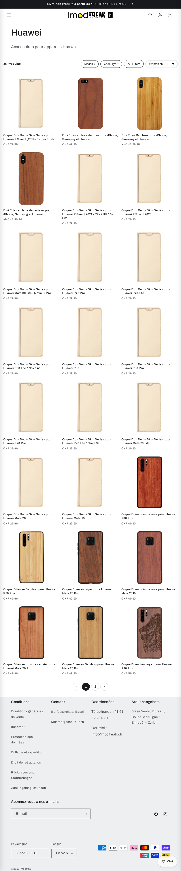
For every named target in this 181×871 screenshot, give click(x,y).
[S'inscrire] (85, 814)
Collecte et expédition (27, 752)
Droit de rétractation (26, 762)
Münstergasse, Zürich (67, 722)
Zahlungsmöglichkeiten (28, 788)
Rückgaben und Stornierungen (23, 775)
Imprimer (18, 727)
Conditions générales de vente (27, 714)
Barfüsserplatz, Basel (67, 711)
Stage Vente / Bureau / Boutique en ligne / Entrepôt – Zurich (148, 717)
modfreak (26, 868)
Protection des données (22, 739)
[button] (9, 15)
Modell (89, 64)
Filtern (136, 64)
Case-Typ (111, 64)
